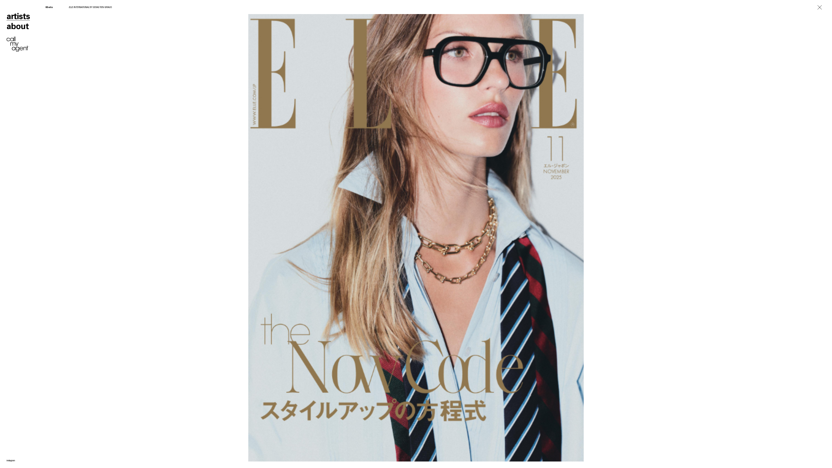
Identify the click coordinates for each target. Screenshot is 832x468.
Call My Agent (17, 44)
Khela (49, 7)
